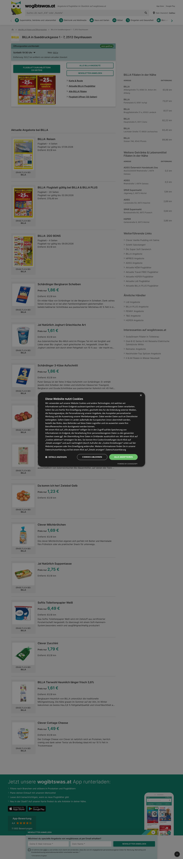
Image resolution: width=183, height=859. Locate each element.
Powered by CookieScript (127, 464)
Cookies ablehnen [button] (92, 457)
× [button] (141, 395)
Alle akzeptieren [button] (123, 457)
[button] (56, 456)
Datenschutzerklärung (116, 449)
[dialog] (91, 429)
